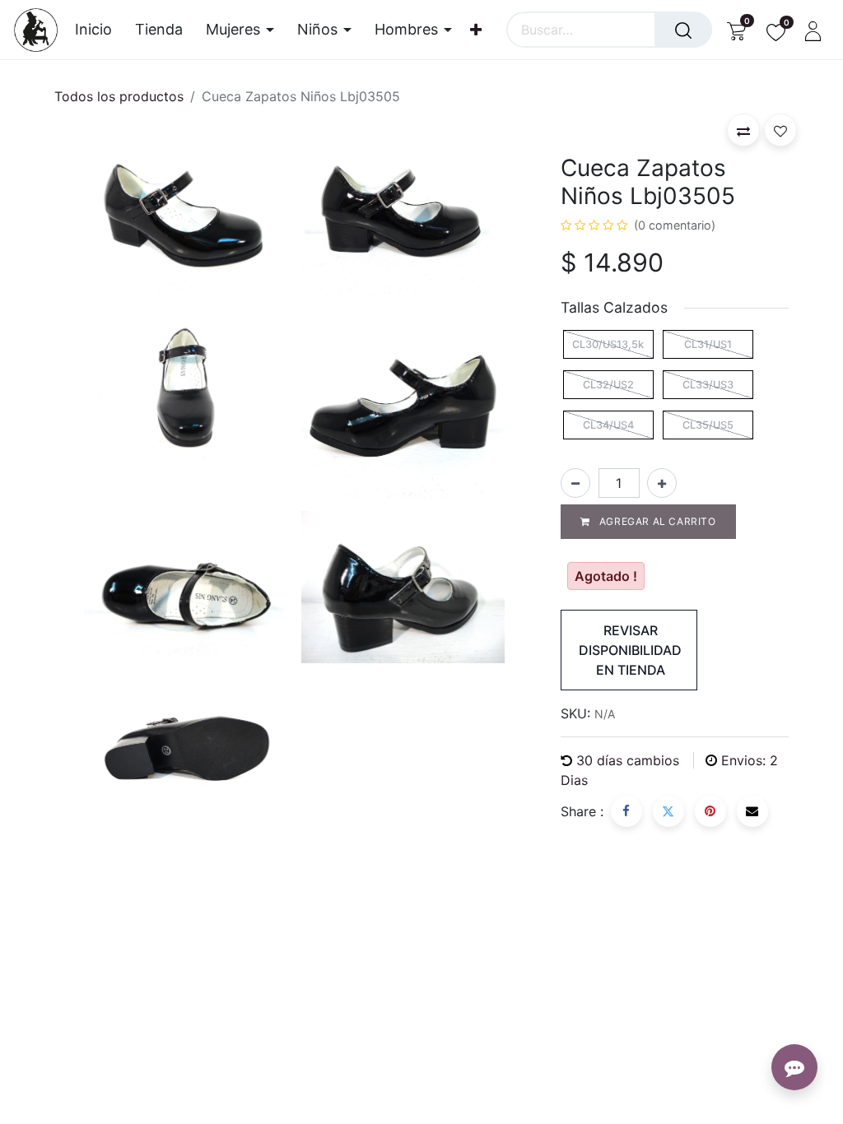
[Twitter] (668, 811)
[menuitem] (99, 29)
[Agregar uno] (662, 483)
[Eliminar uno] (575, 483)
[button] (743, 130)
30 (627, 760)
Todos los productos (119, 96)
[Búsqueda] (683, 29)
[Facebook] (626, 811)
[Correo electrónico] (752, 811)
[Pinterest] (710, 811)
